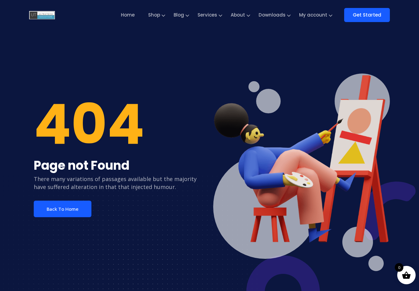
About (238, 15)
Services (207, 15)
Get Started (367, 15)
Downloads (272, 15)
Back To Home (63, 209)
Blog (179, 15)
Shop (154, 15)
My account (313, 15)
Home (128, 15)
